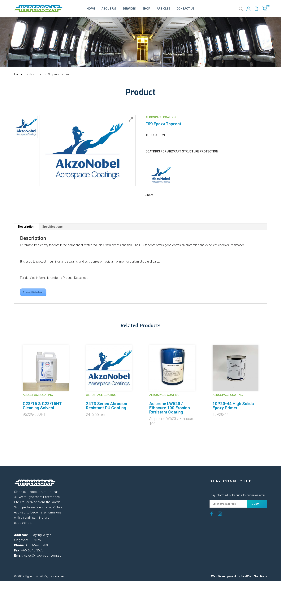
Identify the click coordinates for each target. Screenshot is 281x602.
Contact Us (185, 8)
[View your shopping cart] (264, 8)
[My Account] (248, 8)
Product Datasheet (33, 292)
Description (26, 226)
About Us (109, 8)
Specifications (52, 226)
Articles (163, 8)
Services (129, 8)
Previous (11, 379)
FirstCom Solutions (254, 576)
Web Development (223, 576)
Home (91, 8)
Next (270, 379)
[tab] (26, 226)
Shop (146, 8)
